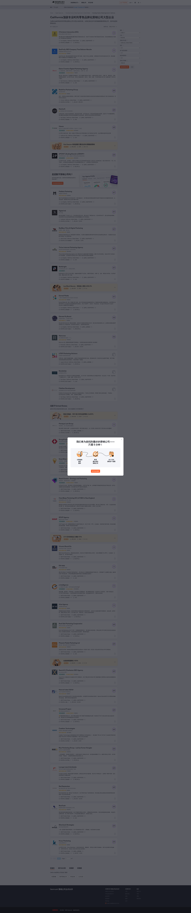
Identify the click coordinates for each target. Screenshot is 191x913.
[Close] (121, 439)
